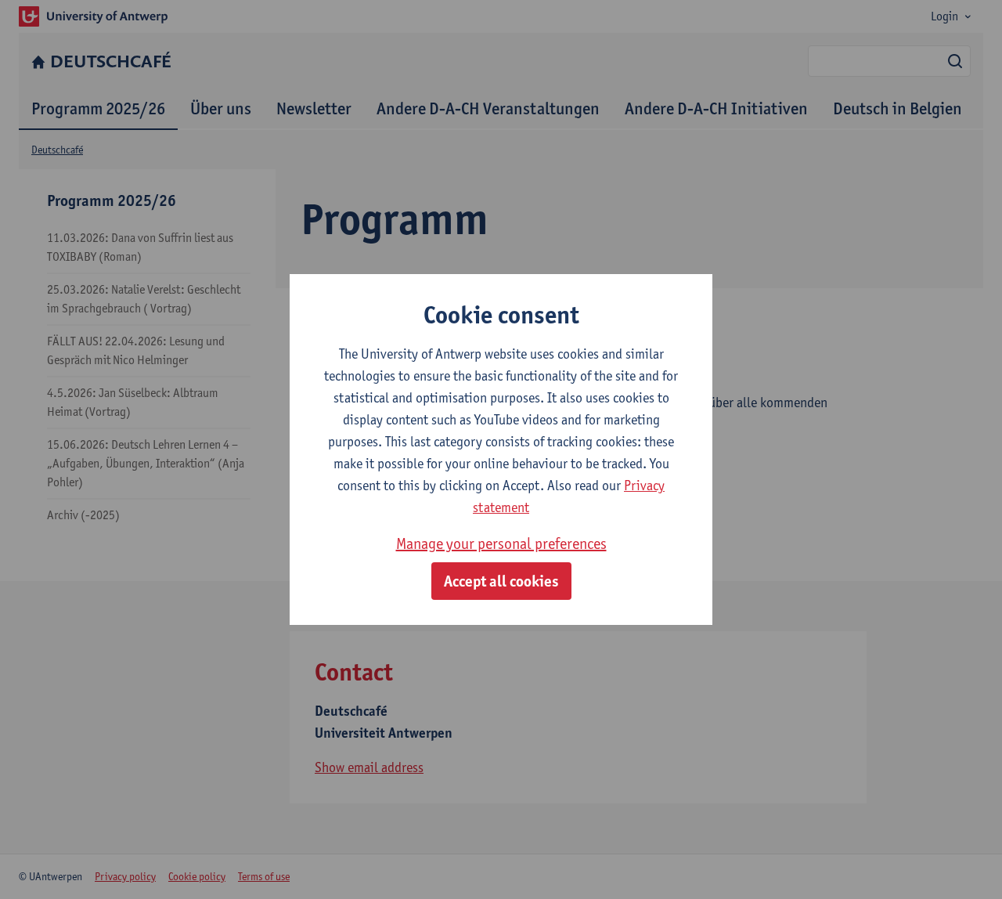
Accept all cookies (501, 581)
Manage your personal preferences (501, 543)
